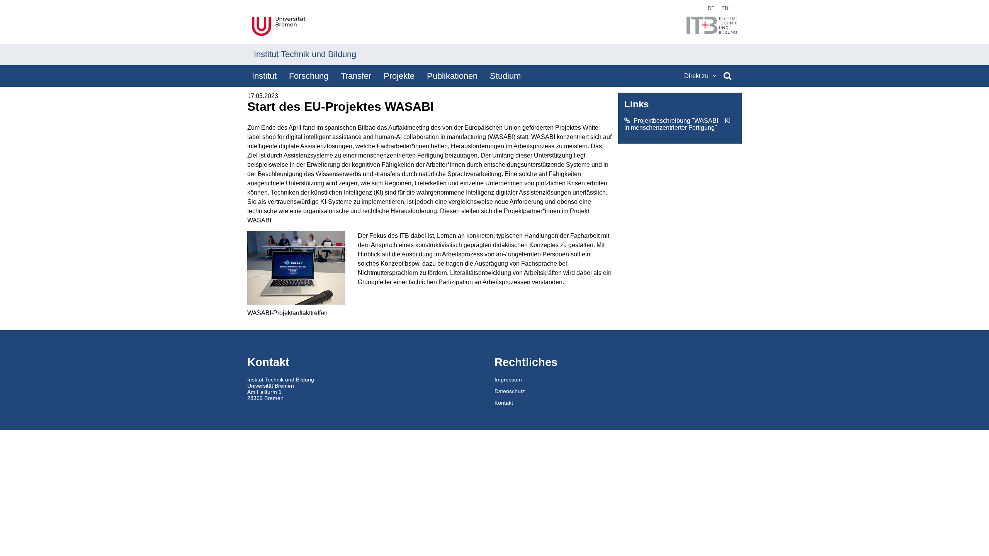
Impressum (508, 379)
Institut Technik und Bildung (305, 54)
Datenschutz (509, 391)
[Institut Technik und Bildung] (712, 26)
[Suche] (727, 76)
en (724, 8)
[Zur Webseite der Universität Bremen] (279, 27)
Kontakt (503, 403)
